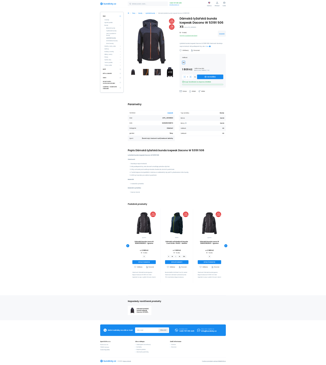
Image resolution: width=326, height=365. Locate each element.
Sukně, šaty (108, 60)
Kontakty (139, 347)
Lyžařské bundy (150, 13)
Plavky (106, 57)
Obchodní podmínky (142, 352)
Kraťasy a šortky (109, 51)
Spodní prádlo (109, 22)
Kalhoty (107, 49)
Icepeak (222, 34)
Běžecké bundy (110, 28)
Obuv (104, 78)
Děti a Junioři (107, 73)
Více (207, 46)
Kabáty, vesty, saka (110, 46)
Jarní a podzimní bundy (111, 34)
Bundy (140, 13)
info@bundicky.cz (174, 5)
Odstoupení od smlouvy (143, 344)
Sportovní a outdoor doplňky (109, 82)
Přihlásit (163, 330)
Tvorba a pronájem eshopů (210, 361)
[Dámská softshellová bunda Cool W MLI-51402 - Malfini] (176, 223)
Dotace (173, 344)
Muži (104, 69)
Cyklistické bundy (111, 31)
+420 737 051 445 (175, 3)
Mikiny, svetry (108, 54)
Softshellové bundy (112, 41)
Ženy (133, 13)
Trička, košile (108, 65)
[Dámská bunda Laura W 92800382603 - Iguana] (144, 223)
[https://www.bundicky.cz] (128, 13)
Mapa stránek (127, 361)
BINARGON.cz (222, 361)
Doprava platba (141, 349)
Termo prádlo (109, 62)
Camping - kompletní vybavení (110, 87)
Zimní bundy (110, 43)
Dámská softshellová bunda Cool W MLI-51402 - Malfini (177, 242)
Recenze (173, 347)
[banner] (112, 3)
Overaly (107, 20)
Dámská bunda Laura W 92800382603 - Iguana (144, 242)
